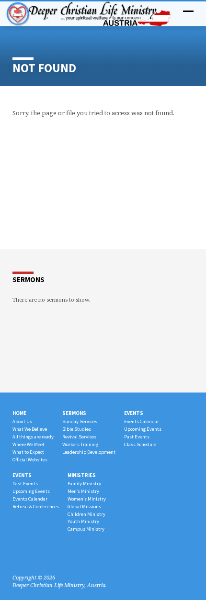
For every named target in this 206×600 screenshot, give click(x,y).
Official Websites (29, 460)
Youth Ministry (83, 521)
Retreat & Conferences (35, 506)
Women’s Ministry (87, 499)
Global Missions (84, 506)
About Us (22, 421)
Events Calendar (141, 421)
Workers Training (80, 444)
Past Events (136, 437)
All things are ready (33, 437)
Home (19, 413)
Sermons (74, 413)
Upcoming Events (142, 429)
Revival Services (79, 437)
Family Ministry (84, 483)
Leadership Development (88, 452)
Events (133, 413)
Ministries (82, 475)
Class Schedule (140, 444)
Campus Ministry (86, 529)
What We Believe (29, 429)
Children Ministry (86, 514)
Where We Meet (28, 444)
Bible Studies (76, 429)
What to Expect (28, 452)
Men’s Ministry (83, 491)
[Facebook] (16, 554)
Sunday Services (79, 421)
